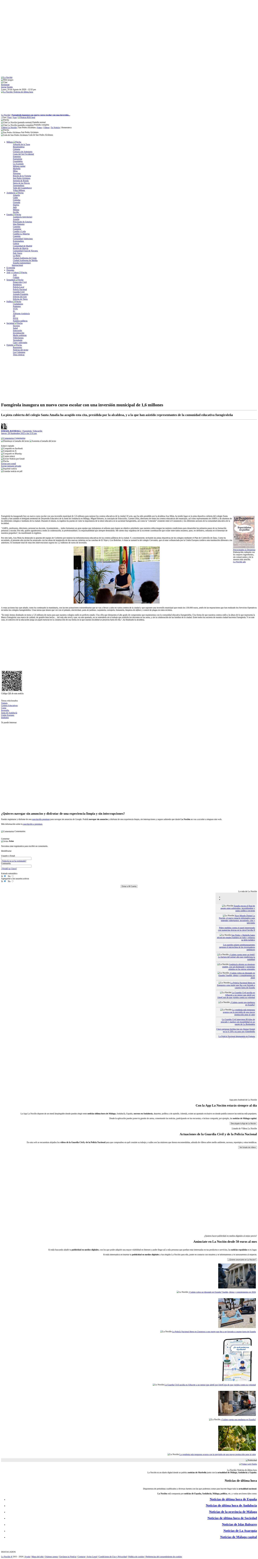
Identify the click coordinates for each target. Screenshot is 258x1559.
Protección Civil (20, 282)
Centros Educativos (9, 705)
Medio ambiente (20, 335)
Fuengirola (17, 159)
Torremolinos (18, 185)
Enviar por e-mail (8, 463)
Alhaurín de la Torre (21, 144)
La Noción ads (239, 562)
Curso (3, 708)
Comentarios (19, 438)
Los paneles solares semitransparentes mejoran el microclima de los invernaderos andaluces (237, 947)
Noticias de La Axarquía (240, 1530)
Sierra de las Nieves (21, 183)
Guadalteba (18, 161)
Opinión (10, 345)
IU (14, 311)
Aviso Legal (92, 1557)
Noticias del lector (20, 350)
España (9, 214)
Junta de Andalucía (9, 713)
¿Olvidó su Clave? (9, 869)
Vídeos (46, 127)
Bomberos (17, 284)
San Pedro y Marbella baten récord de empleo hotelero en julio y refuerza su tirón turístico (236, 937)
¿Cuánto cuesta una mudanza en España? (238, 1419)
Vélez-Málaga (19, 190)
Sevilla (16, 212)
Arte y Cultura (12, 272)
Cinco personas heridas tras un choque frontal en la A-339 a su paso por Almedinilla (235, 1030)
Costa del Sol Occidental (23, 154)
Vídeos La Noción (9, 127)
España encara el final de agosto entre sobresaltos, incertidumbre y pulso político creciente (238, 908)
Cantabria (17, 229)
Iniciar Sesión (7, 87)
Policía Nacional (20, 289)
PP (14, 316)
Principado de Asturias (22, 222)
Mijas (15, 171)
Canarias (16, 226)
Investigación (18, 333)
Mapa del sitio (38, 1557)
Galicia (16, 243)
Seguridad (11, 280)
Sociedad (10, 323)
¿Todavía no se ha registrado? (13, 861)
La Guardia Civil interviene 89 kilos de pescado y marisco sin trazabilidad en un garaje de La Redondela (238, 1021)
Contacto (81, 1557)
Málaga (9, 142)
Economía (10, 268)
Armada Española (20, 294)
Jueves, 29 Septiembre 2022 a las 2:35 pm (19, 433)
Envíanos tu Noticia (67, 1557)
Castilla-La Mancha (21, 234)
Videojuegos (18, 338)
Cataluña (16, 236)
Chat (4, 117)
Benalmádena (18, 147)
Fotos (39, 127)
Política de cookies (136, 1557)
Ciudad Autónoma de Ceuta (25, 258)
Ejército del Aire (20, 297)
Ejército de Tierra (20, 299)
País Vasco (17, 253)
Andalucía (11, 193)
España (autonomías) (22, 263)
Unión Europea (7, 715)
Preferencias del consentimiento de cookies (164, 1557)
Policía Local (18, 287)
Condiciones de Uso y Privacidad (112, 1557)
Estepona (17, 156)
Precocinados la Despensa (244, 550)
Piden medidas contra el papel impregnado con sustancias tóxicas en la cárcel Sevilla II (236, 929)
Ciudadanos (18, 304)
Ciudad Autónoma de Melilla (25, 260)
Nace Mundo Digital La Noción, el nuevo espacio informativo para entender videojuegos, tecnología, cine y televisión (237, 919)
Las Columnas (19, 352)
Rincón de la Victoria (22, 176)
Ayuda (27, 1557)
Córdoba (16, 200)
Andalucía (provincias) (22, 217)
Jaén (15, 207)
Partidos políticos (20, 321)
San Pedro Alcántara (27, 127)
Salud (15, 328)
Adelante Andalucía (21, 313)
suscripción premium (41, 819)
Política (9, 301)
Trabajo (4, 703)
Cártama (16, 149)
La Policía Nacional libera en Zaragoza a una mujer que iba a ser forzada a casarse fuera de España (236, 985)
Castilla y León (19, 231)
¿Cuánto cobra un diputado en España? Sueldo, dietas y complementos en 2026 (236, 975)
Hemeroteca (66, 127)
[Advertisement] (81, 20)
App (15, 117)
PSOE (15, 318)
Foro (10, 117)
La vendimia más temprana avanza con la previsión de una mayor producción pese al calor (239, 1012)
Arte (15, 275)
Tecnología (17, 340)
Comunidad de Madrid (22, 246)
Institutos (5, 717)
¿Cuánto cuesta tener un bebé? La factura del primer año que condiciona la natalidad (236, 957)
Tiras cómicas (18, 355)
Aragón (16, 219)
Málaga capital (19, 166)
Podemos (17, 306)
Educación (17, 330)
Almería (16, 195)
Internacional (17, 265)
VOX (15, 309)
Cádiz (15, 197)
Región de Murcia (20, 248)
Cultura (16, 277)
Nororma (17, 173)
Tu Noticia (55, 127)
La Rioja (16, 255)
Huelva (16, 205)
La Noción (5, 115)
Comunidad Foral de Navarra (25, 251)
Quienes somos (51, 1557)
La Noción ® (6, 1557)
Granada (16, 202)
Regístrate (5, 85)
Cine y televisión (20, 342)
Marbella (16, 168)
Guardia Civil (18, 292)
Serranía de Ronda (21, 181)
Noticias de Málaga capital (238, 1537)
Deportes (10, 270)
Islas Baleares (18, 224)
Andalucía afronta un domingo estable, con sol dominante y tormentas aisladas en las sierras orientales (238, 966)
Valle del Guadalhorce (22, 188)
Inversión (5, 710)
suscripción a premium (32, 824)
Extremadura (18, 241)
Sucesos (16, 326)
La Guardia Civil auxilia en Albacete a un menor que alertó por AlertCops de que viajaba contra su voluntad (236, 995)
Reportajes (17, 347)
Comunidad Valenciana (23, 239)
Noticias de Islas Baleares (239, 1524)
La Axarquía (18, 164)
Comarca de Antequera (22, 152)
